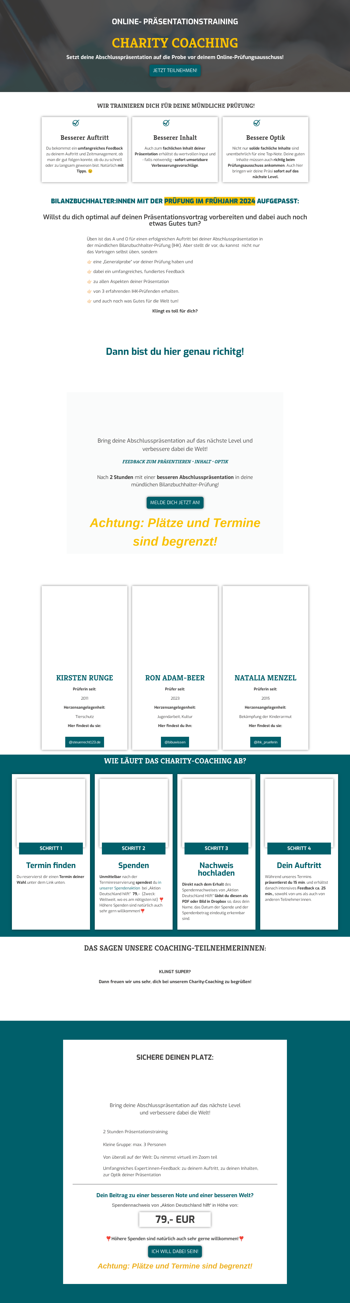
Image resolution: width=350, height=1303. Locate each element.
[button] (51, 848)
